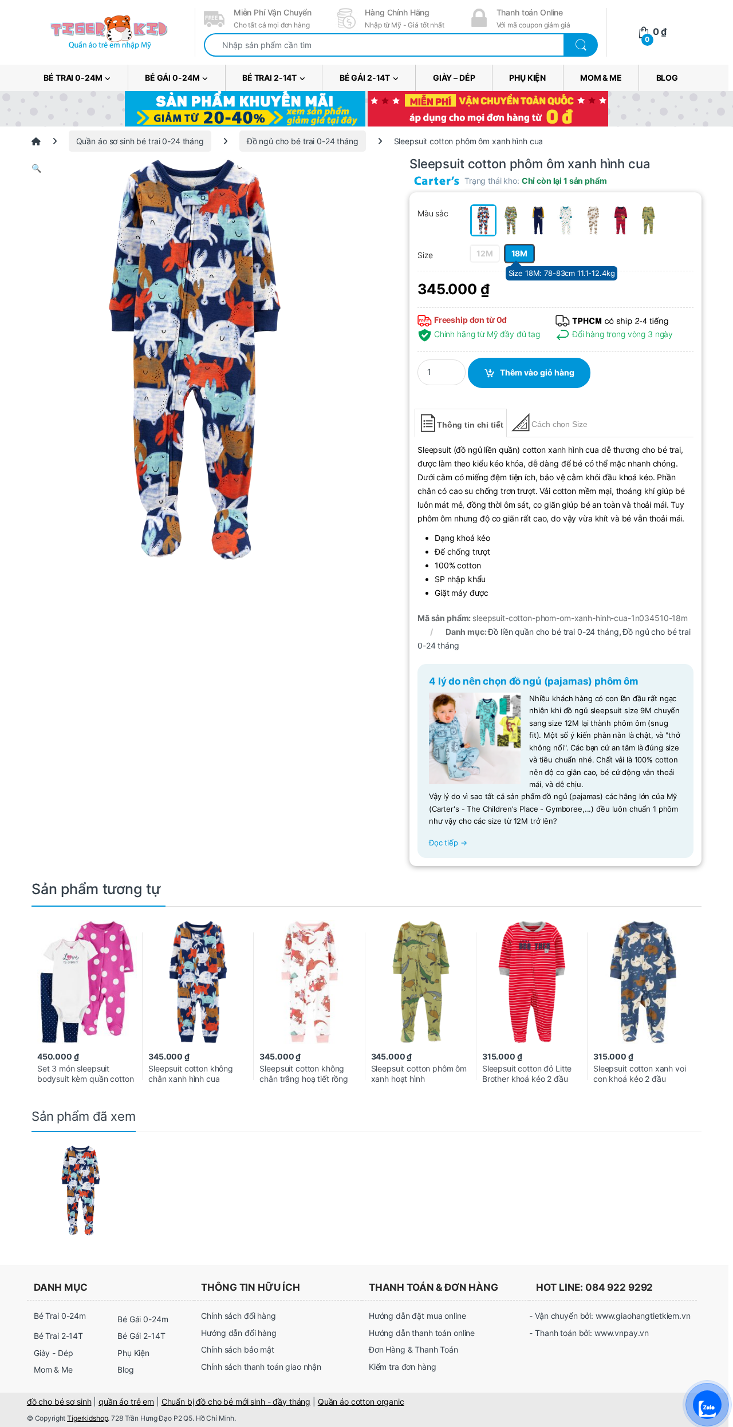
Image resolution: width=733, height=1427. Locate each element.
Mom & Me (601, 77)
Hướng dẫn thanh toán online (422, 1333)
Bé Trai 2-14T (269, 77)
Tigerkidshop (87, 1418)
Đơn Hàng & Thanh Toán (413, 1349)
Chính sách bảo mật (237, 1349)
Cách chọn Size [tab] (559, 424)
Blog (667, 77)
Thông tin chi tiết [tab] (470, 424)
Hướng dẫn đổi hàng (238, 1333)
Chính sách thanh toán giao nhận (261, 1366)
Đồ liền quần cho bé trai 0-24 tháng (553, 632)
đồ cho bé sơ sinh (59, 1401)
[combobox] (384, 45)
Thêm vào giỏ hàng (537, 372)
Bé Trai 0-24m (73, 77)
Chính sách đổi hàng (238, 1316)
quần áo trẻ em (126, 1401)
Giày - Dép (53, 1353)
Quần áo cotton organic (361, 1401)
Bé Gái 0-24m (172, 77)
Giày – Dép (454, 77)
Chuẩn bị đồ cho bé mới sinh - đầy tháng (236, 1401)
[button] (194, 168)
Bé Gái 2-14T (365, 77)
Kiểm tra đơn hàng (402, 1366)
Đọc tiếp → (448, 843)
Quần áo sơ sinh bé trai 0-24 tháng (140, 141)
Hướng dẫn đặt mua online (417, 1316)
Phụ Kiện (527, 77)
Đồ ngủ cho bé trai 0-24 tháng (302, 141)
